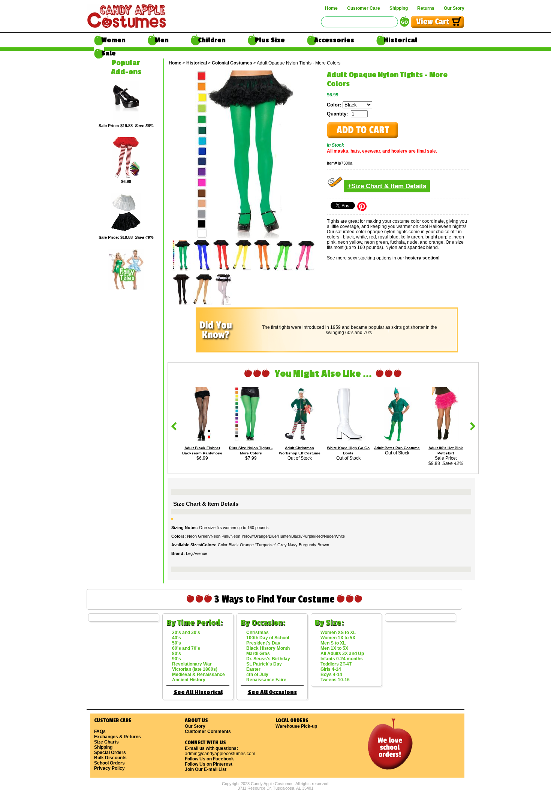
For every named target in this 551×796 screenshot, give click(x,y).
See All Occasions (272, 692)
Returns (425, 8)
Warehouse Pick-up (296, 726)
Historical (400, 40)
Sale (108, 53)
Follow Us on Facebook (209, 759)
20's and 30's (186, 632)
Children (212, 40)
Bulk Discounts (110, 757)
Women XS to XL (338, 632)
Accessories (334, 40)
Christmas (257, 632)
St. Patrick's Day (264, 664)
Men (162, 40)
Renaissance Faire (266, 679)
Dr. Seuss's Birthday (268, 658)
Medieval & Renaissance (198, 674)
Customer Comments (208, 731)
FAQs (100, 731)
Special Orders (110, 752)
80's (176, 653)
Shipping (398, 8)
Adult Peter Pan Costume (397, 448)
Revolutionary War (192, 664)
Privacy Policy (109, 768)
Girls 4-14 (330, 669)
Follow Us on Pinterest (208, 764)
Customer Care (363, 8)
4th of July (257, 674)
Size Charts (106, 742)
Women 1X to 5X (337, 637)
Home (331, 8)
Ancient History (188, 679)
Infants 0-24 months (341, 658)
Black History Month (268, 648)
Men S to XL (333, 643)
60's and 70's (186, 648)
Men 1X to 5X (334, 648)
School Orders (109, 763)
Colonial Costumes (232, 63)
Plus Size (270, 40)
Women (113, 40)
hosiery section (421, 258)
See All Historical (198, 692)
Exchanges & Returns (117, 736)
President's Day (263, 643)
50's (176, 643)
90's (176, 658)
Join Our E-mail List (205, 769)
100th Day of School (267, 637)
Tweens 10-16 (335, 679)
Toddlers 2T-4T (336, 664)
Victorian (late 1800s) (194, 669)
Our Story (454, 8)
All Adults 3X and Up (342, 653)
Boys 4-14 (331, 674)
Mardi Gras (258, 653)
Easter (253, 669)
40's (176, 637)
